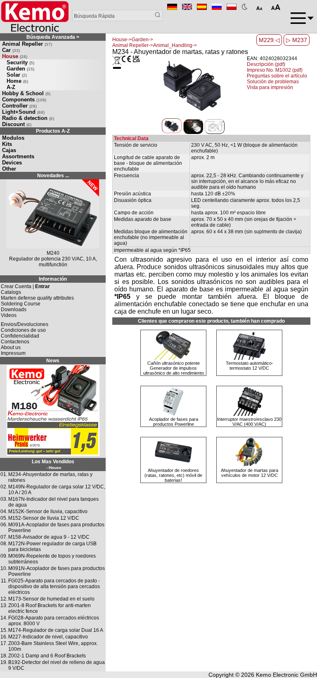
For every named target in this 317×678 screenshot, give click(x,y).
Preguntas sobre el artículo (277, 76)
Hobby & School (26, 93)
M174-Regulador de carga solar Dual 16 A (55, 630)
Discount (16, 124)
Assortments (18, 156)
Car (11, 50)
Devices (12, 163)
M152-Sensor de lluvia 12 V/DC (43, 518)
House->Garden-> (132, 39)
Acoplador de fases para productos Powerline (173, 422)
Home (17, 81)
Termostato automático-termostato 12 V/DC (249, 366)
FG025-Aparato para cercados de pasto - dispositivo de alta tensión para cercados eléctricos (54, 586)
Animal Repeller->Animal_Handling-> (154, 45)
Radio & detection (28, 118)
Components (24, 99)
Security (20, 62)
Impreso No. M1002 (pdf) (275, 70)
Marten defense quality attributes (37, 298)
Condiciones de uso (23, 330)
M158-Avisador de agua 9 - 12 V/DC (49, 537)
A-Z (11, 87)
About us (11, 347)
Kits (7, 144)
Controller (19, 106)
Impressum (13, 353)
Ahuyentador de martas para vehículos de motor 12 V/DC (249, 473)
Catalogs (11, 292)
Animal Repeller (27, 44)
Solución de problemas (273, 81)
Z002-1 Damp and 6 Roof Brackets (47, 656)
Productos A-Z (53, 131)
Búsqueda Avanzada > (52, 37)
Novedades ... (53, 175)
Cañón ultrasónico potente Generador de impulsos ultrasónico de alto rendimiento (173, 368)
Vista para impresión (270, 87)
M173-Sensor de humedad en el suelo (51, 599)
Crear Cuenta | (25, 286)
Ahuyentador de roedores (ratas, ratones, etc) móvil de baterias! (173, 475)
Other (9, 169)
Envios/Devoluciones (24, 324)
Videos (9, 315)
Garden (20, 69)
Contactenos (15, 342)
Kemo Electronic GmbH (286, 674)
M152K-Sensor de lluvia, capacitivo (48, 511)
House (14, 56)
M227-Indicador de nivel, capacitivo (48, 637)
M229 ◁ (269, 40)
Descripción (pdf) (266, 64)
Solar (17, 75)
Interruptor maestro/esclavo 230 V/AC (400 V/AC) (249, 422)
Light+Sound (23, 112)
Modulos (13, 138)
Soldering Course (20, 304)
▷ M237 (296, 40)
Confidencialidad (20, 336)
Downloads (13, 309)
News (52, 361)
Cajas (9, 150)
